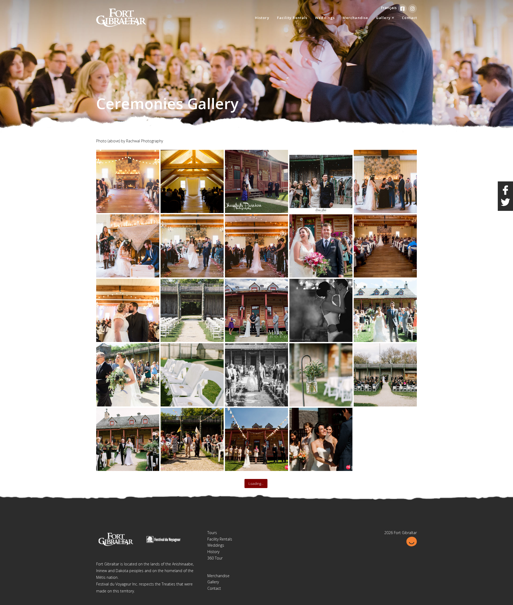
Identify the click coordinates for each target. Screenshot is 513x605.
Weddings (215, 545)
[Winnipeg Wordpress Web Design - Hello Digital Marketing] (411, 540)
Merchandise (218, 575)
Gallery (213, 581)
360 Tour (215, 558)
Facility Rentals (219, 539)
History (213, 551)
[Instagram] (412, 8)
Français (389, 7)
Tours (212, 532)
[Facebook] (402, 8)
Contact (214, 588)
